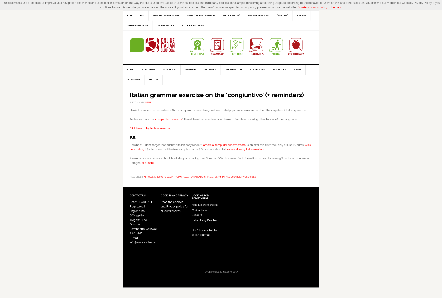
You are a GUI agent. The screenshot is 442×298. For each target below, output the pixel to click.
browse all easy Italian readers (244, 149)
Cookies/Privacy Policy (312, 7)
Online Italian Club (152, 45)
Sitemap (205, 234)
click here (148, 163)
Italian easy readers (194, 177)
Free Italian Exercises (205, 204)
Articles (148, 177)
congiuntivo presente (168, 119)
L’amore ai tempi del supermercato (224, 145)
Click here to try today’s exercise (150, 128)
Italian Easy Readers (205, 220)
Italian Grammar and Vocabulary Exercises (231, 177)
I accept (336, 7)
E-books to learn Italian (168, 177)
